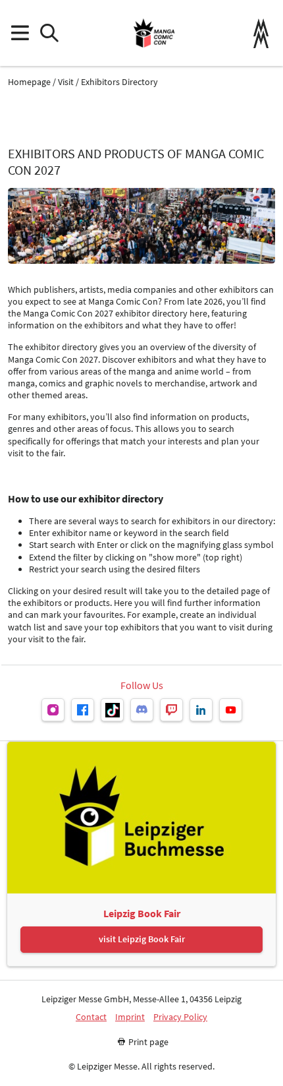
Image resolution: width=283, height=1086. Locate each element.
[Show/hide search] (49, 33)
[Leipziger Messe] (261, 33)
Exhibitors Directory (119, 82)
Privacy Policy (180, 1017)
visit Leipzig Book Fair (142, 939)
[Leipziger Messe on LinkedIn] (201, 709)
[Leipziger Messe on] (52, 709)
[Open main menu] (19, 33)
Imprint (130, 1017)
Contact (91, 1017)
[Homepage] (154, 33)
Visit (66, 82)
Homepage (29, 82)
